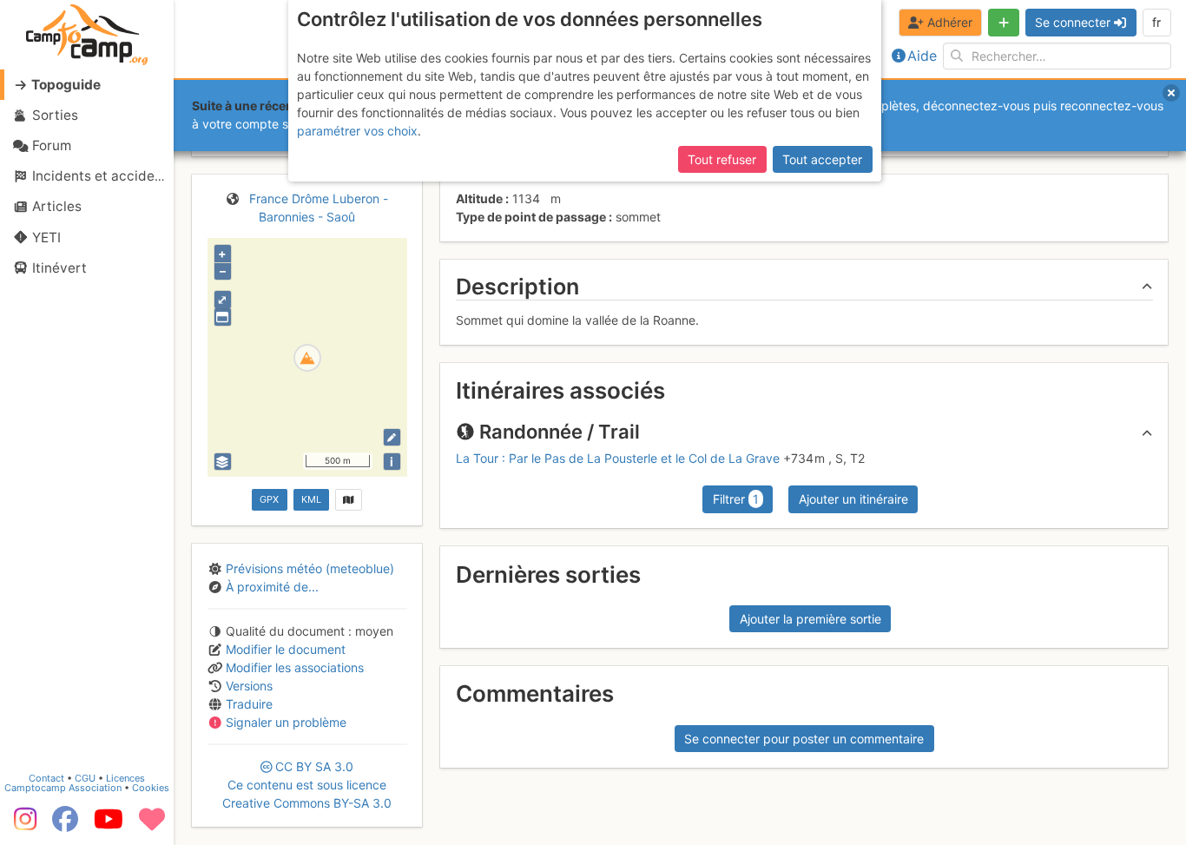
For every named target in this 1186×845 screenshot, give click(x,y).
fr (1156, 22)
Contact (46, 778)
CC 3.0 (307, 784)
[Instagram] (21, 825)
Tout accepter (822, 159)
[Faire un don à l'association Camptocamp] (152, 825)
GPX (269, 499)
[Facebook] (65, 825)
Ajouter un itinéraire (853, 499)
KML (311, 499)
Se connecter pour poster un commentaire (804, 738)
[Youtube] (108, 825)
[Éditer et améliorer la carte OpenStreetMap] (392, 437)
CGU (85, 778)
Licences (125, 778)
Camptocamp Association (63, 788)
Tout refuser (722, 159)
